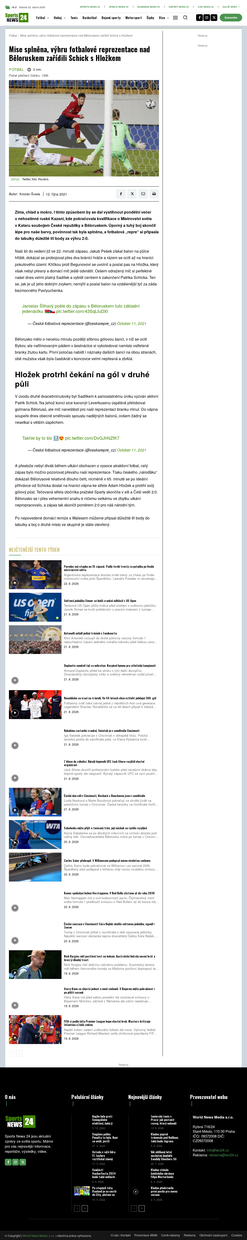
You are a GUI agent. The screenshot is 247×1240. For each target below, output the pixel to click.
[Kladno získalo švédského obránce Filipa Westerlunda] (139, 1173)
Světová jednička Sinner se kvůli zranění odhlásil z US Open (100, 601)
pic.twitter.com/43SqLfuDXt (82, 311)
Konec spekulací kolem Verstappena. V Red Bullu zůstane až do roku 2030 (109, 893)
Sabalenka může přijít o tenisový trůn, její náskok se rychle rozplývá (105, 828)
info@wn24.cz (218, 1149)
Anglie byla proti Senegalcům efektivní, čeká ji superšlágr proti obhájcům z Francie (104, 1123)
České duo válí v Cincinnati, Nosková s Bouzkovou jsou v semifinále (104, 796)
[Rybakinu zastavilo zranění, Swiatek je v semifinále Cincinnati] (35, 737)
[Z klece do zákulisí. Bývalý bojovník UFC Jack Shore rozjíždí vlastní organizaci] (35, 769)
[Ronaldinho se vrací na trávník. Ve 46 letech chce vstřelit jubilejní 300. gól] (35, 704)
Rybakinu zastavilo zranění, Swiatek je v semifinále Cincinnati (101, 730)
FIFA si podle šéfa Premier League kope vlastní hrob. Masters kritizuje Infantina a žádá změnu (107, 1023)
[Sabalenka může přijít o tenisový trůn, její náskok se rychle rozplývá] (35, 834)
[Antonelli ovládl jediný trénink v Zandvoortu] (35, 639)
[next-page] (20, 1053)
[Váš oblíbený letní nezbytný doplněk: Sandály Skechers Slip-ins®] (139, 1155)
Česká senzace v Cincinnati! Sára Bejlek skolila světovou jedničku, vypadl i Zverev (109, 925)
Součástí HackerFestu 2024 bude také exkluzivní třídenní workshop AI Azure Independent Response (104, 1178)
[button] (185, 17)
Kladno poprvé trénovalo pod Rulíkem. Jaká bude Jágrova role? (165, 1139)
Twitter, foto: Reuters (35, 179)
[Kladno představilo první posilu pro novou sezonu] (139, 1191)
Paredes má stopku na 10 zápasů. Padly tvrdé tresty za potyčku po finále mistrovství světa (109, 568)
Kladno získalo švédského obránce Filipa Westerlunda (162, 1173)
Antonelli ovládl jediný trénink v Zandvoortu (90, 633)
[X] (214, 17)
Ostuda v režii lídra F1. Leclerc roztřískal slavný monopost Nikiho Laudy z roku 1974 (103, 1159)
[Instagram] (206, 17)
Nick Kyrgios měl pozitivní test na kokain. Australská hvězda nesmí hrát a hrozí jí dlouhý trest (109, 958)
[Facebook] (199, 17)
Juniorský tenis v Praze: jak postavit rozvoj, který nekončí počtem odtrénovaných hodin (165, 1123)
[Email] (143, 194)
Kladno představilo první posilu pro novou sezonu (164, 1191)
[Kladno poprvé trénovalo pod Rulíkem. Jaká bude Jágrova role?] (139, 1137)
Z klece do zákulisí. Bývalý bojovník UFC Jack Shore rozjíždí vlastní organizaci (104, 763)
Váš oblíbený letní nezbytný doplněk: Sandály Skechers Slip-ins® (165, 1157)
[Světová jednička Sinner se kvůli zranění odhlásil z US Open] (35, 607)
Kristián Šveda (30, 194)
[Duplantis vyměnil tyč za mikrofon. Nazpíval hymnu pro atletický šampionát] (35, 672)
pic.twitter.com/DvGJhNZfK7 (92, 438)
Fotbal (13, 35)
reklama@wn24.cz (224, 1154)
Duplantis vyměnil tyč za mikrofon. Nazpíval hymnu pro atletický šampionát (110, 665)
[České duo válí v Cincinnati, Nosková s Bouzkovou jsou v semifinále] (35, 802)
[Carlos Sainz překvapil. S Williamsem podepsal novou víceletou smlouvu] (35, 867)
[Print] (154, 194)
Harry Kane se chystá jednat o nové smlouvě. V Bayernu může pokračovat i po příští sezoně (109, 990)
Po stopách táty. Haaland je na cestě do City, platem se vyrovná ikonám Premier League (104, 1195)
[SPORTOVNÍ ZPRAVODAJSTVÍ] (13, 17)
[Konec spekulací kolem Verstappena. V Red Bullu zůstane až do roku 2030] (35, 899)
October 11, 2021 (131, 323)
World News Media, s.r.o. (39, 1235)
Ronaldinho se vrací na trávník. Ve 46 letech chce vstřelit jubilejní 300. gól (110, 698)
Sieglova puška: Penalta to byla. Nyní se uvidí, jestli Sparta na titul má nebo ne (104, 1141)
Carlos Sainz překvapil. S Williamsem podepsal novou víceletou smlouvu (107, 860)
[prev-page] (12, 1053)
